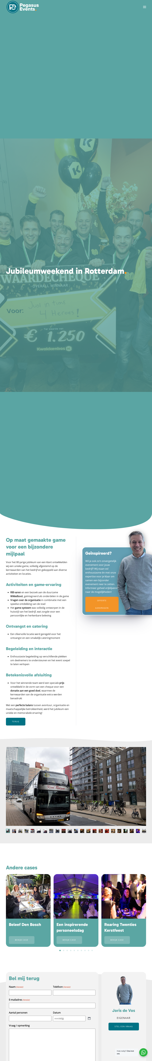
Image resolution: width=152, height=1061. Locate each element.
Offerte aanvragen (102, 604)
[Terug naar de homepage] (22, 7)
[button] (144, 7)
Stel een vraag (124, 1026)
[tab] (8, 831)
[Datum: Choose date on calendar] (89, 1018)
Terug (15, 721)
